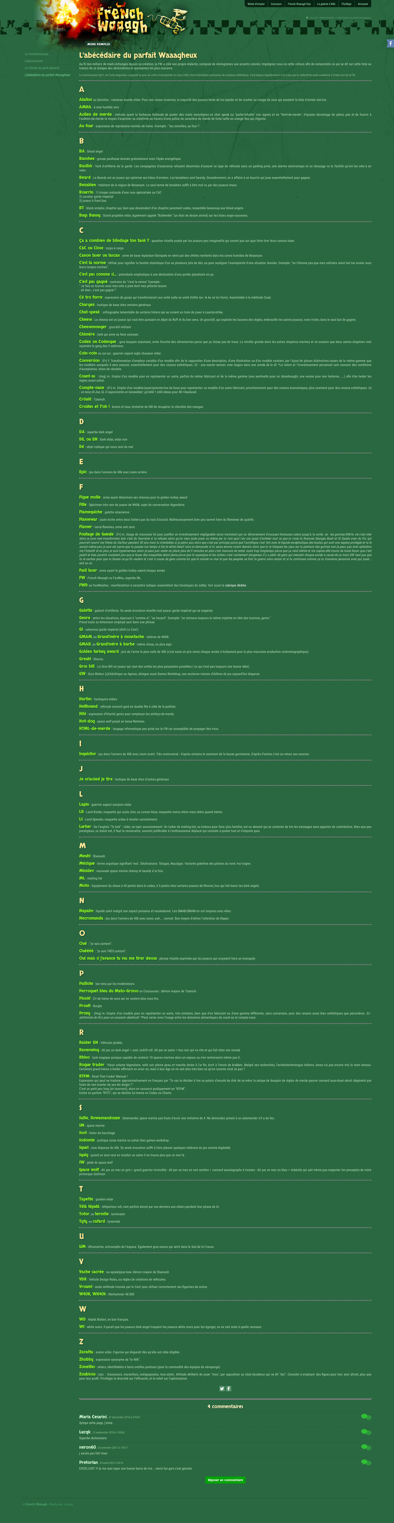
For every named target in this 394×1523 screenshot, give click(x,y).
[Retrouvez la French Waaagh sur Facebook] (390, 44)
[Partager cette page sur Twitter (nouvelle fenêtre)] (222, 1388)
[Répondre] (366, 1418)
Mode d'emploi (327, 17)
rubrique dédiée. (236, 585)
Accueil (313, 17)
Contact (68, 1504)
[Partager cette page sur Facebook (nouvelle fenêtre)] (228, 1388)
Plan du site (55, 1504)
